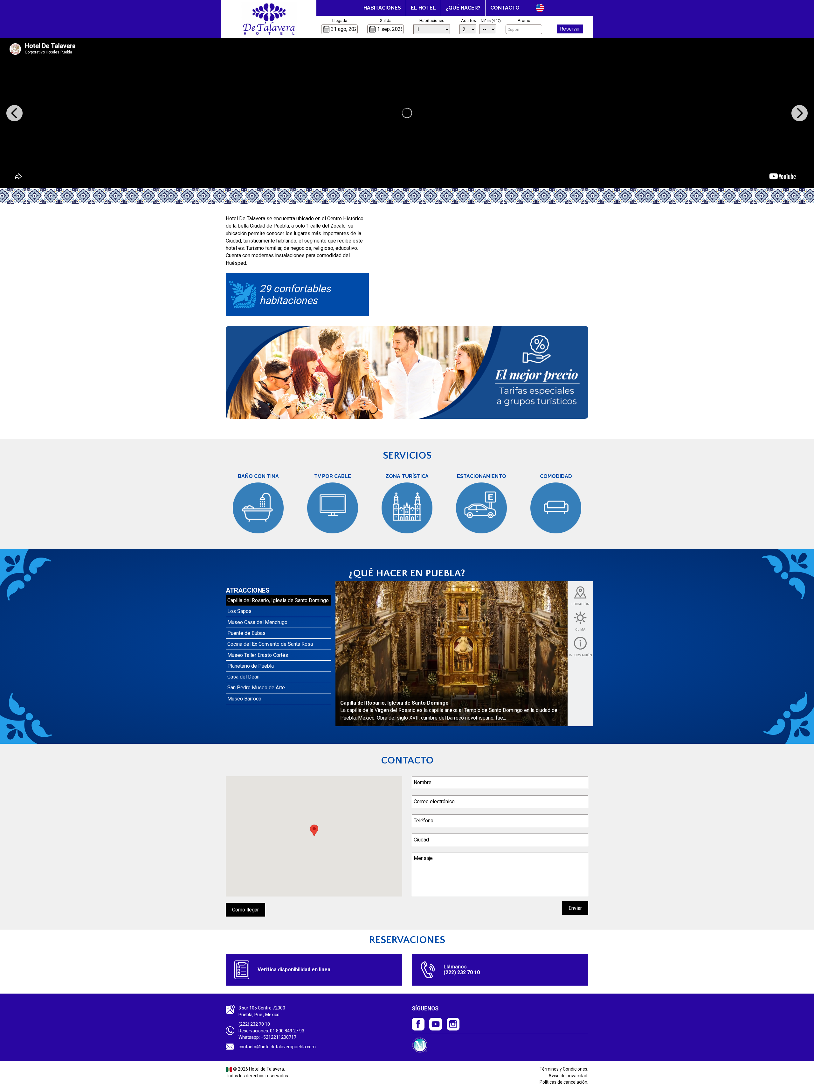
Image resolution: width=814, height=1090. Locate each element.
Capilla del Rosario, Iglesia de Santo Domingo (278, 600)
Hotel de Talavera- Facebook (418, 1024)
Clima (580, 629)
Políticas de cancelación (563, 1082)
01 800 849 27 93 (287, 1030)
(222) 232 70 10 (254, 1024)
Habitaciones (382, 8)
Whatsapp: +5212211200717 (267, 1037)
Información (580, 655)
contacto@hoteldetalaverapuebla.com (277, 1046)
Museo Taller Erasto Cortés (257, 655)
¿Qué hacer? (463, 8)
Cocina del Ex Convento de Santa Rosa (270, 644)
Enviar (575, 908)
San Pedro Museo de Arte (256, 688)
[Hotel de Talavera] (268, 19)
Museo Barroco (244, 699)
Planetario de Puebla (250, 666)
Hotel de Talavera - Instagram (453, 1024)
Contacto (505, 8)
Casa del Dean (243, 677)
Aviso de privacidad (567, 1075)
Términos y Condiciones (563, 1069)
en (540, 8)
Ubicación (580, 604)
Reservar (570, 29)
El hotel (423, 8)
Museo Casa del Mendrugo (257, 622)
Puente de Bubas (246, 633)
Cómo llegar (245, 910)
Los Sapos (239, 611)
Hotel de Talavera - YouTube (435, 1024)
